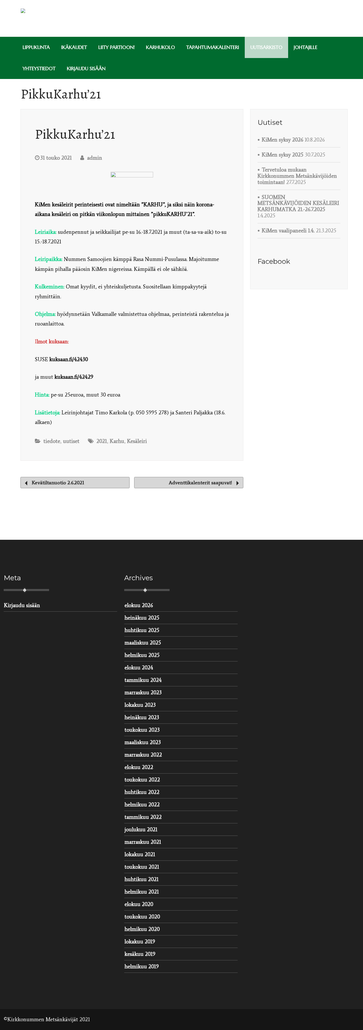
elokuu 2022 (138, 767)
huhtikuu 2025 (141, 630)
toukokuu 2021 (141, 867)
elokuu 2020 (138, 904)
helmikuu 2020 (142, 929)
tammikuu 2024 (143, 680)
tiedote (51, 441)
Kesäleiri (137, 441)
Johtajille (305, 47)
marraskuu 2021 (142, 842)
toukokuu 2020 (142, 916)
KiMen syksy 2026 (282, 139)
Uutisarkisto (266, 47)
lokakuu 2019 (139, 941)
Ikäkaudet (74, 47)
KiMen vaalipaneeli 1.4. (288, 230)
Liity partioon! (116, 47)
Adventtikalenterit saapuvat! (201, 482)
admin (94, 158)
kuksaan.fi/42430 (68, 359)
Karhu (117, 441)
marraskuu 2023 (143, 692)
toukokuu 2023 (142, 730)
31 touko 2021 (56, 158)
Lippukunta (36, 47)
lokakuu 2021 (139, 854)
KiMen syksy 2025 (282, 154)
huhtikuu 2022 (141, 792)
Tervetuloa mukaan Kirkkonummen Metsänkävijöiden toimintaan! (297, 175)
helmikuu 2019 (141, 966)
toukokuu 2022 (142, 779)
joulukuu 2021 (140, 829)
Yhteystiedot (39, 68)
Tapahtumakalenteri (212, 47)
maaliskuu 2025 (142, 642)
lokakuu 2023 (140, 705)
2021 (101, 441)
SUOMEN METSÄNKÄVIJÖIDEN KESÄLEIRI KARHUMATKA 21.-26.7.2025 (298, 203)
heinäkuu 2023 (141, 717)
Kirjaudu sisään (86, 68)
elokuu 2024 (138, 667)
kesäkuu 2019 (139, 954)
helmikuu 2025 (142, 655)
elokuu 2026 (138, 605)
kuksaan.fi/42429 (73, 377)
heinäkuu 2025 (141, 617)
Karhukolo (160, 47)
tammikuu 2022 (143, 817)
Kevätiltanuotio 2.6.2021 (57, 482)
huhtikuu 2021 (141, 879)
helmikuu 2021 (141, 891)
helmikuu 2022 (142, 804)
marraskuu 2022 (143, 754)
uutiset (71, 441)
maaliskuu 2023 (142, 742)
